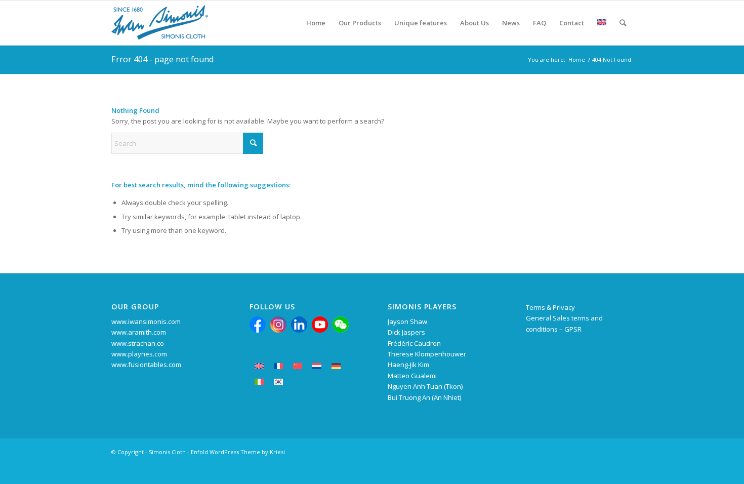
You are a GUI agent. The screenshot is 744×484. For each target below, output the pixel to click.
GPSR (573, 329)
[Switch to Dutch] (316, 366)
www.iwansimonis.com (146, 321)
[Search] (623, 23)
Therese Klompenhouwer (427, 353)
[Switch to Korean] (278, 382)
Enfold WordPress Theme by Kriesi (238, 452)
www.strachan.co (137, 343)
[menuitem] (316, 23)
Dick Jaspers (406, 332)
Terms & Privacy (550, 307)
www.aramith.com (138, 332)
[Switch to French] (278, 366)
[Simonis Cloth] (159, 23)
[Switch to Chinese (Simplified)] (297, 366)
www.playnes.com (139, 353)
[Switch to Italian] (259, 382)
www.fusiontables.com (146, 364)
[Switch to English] (259, 366)
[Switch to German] (336, 366)
